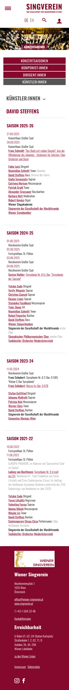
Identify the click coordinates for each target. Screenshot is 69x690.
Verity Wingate (16, 290)
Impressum (20, 667)
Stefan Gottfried (17, 393)
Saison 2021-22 (20, 438)
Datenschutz (34, 667)
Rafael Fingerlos (17, 315)
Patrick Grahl (15, 187)
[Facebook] (23, 680)
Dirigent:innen (34, 74)
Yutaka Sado (15, 286)
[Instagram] (16, 680)
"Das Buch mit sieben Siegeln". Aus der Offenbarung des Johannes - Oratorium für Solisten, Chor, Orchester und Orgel (37, 154)
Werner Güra (15, 406)
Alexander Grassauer (19, 191)
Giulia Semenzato (18, 179)
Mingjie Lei (14, 513)
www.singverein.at (23, 603)
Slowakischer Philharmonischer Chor (29, 336)
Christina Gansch (17, 294)
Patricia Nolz (15, 402)
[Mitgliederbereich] (59, 21)
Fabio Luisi (14, 166)
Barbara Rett (15, 196)
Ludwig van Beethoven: (21, 472)
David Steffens (16, 175)
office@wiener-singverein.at (28, 599)
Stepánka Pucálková (19, 303)
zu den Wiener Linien (24, 656)
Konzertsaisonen (34, 60)
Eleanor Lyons (15, 299)
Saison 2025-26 (20, 126)
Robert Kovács (16, 200)
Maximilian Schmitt (19, 170)
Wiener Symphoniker (19, 212)
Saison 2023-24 (20, 361)
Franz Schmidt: (16, 150)
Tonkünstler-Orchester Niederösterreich (30, 340)
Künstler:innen (34, 81)
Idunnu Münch (16, 509)
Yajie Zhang (14, 307)
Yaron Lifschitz (16, 500)
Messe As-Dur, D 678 (37, 386)
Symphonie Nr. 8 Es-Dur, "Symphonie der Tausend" (35, 276)
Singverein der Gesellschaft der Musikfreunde (33, 208)
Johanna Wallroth (17, 397)
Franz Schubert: (17, 386)
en (32, 20)
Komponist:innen (34, 67)
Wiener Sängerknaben (20, 324)
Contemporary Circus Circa (23, 521)
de (26, 20)
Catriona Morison (17, 183)
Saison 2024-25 (20, 233)
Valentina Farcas (17, 504)
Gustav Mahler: (16, 274)
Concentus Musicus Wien (22, 418)
